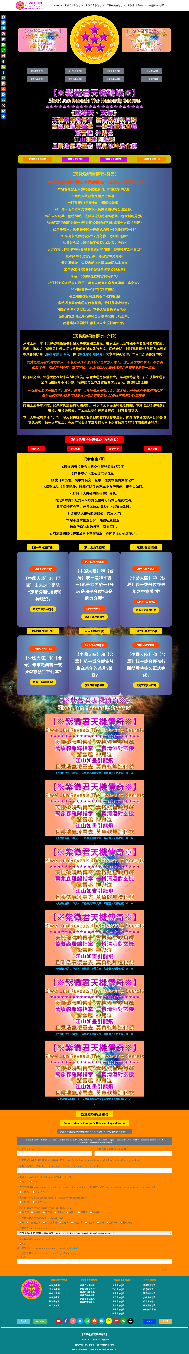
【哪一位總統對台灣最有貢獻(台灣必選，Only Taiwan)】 (46, 1208)
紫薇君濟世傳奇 (72, 5)
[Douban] (3, 78)
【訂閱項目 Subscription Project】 (34, 1228)
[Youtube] (58, 1321)
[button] (37, 159)
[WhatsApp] (3, 50)
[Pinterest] (3, 33)
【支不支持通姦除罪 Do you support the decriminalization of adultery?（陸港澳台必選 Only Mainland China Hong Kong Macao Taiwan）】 (86, 1187)
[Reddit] (94, 1321)
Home (56, 5)
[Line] (3, 45)
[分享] (3, 116)
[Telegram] (102, 1321)
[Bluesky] (3, 111)
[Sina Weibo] (3, 56)
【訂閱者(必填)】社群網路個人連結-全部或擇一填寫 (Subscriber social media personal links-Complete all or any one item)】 (80, 1160)
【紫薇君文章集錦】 (90, 1280)
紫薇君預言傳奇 (57, 353)
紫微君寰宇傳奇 (93, 5)
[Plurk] (3, 83)
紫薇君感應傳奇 (90, 353)
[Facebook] (3, 17)
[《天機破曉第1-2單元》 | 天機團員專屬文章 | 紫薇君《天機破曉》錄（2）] (94, 1003)
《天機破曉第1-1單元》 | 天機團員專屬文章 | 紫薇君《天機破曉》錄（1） (94, 1099)
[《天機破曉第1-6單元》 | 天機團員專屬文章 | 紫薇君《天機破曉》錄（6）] (94, 742)
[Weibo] (116, 1321)
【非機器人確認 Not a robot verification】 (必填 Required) (46, 1255)
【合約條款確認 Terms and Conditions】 (37, 1239)
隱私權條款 (102, 1344)
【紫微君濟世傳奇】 (58, 1280)
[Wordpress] (130, 1321)
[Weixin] (123, 1321)
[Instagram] (73, 1321)
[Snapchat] (109, 1321)
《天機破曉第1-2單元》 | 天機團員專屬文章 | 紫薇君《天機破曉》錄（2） (94, 1034)
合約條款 (73, 1248)
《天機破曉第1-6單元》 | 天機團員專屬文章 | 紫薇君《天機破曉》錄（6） (94, 773)
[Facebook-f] (66, 1321)
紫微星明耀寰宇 (135, 5)
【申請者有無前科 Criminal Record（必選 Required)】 (44, 1177)
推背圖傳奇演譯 (156, 5)
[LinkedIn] (3, 100)
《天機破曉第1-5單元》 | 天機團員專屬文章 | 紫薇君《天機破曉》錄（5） (94, 838)
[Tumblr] (3, 72)
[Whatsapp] (87, 1321)
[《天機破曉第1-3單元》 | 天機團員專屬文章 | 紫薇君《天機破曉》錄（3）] (94, 938)
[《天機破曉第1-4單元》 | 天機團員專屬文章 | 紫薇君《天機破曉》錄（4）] (94, 872)
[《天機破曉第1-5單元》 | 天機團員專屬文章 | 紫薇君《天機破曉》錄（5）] (94, 807)
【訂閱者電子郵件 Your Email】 (110, 1149)
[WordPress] (3, 39)
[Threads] (3, 105)
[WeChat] (3, 67)
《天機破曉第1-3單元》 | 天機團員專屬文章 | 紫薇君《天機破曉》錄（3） (94, 968)
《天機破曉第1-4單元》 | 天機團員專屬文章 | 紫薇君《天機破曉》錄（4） (94, 903)
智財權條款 (89, 1344)
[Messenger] (3, 94)
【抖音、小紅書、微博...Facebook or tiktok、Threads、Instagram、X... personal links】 (61, 1166)
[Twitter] (80, 1321)
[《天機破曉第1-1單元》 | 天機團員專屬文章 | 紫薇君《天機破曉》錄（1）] (94, 1068)
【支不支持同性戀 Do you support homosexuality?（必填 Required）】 (52, 1197)
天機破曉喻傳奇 (114, 5)
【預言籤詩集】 (150, 1280)
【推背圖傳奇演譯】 (121, 1279)
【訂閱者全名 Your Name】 (31, 1149)
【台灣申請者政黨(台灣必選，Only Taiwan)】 (40, 1218)
